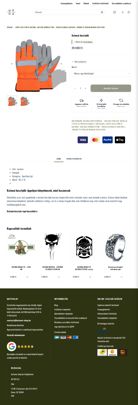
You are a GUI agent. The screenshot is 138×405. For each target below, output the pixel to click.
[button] (79, 61)
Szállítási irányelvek (62, 309)
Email (78, 3)
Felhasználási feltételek (107, 313)
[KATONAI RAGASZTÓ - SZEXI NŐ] (21, 247)
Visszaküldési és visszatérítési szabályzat (70, 317)
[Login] (123, 12)
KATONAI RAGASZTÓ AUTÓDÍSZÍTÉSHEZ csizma (84, 268)
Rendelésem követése (15, 325)
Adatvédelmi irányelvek (63, 313)
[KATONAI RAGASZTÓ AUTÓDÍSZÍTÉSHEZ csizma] (84, 247)
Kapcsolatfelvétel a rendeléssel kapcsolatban (25, 329)
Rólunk (86, 3)
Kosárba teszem (111, 88)
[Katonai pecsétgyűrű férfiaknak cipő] (115, 247)
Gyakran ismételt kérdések (108, 305)
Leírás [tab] (58, 159)
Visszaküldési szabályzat (121, 3)
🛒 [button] (27, 276)
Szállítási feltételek (100, 3)
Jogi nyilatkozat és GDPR (64, 326)
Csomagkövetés (67, 3)
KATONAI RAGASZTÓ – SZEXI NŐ (21, 268)
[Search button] (102, 12)
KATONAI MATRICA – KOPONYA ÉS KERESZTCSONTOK (52, 268)
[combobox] (67, 12)
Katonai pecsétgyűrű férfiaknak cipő (115, 268)
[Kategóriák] (114, 12)
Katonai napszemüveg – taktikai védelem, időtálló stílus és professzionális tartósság (99, 122)
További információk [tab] (74, 159)
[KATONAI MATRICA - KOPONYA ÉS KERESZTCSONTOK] (52, 247)
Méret (74, 66)
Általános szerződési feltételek (66, 322)
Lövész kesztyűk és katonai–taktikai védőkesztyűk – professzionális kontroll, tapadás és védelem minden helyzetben (99, 126)
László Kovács (88, 41)
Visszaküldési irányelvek (107, 317)
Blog (56, 305)
